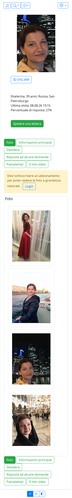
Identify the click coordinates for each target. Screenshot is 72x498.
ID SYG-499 (21, 80)
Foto (10, 142)
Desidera (13, 150)
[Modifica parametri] (63, 5)
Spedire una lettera (27, 124)
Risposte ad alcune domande (28, 157)
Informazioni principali (35, 142)
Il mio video (37, 164)
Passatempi (15, 164)
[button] (16, 5)
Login (29, 186)
